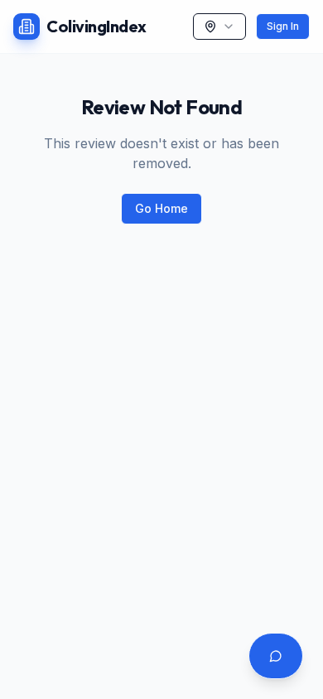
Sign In (283, 26)
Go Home (161, 208)
